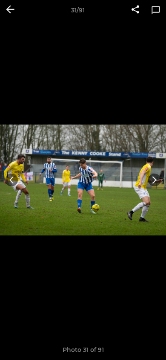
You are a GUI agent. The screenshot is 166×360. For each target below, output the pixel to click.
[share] (135, 10)
